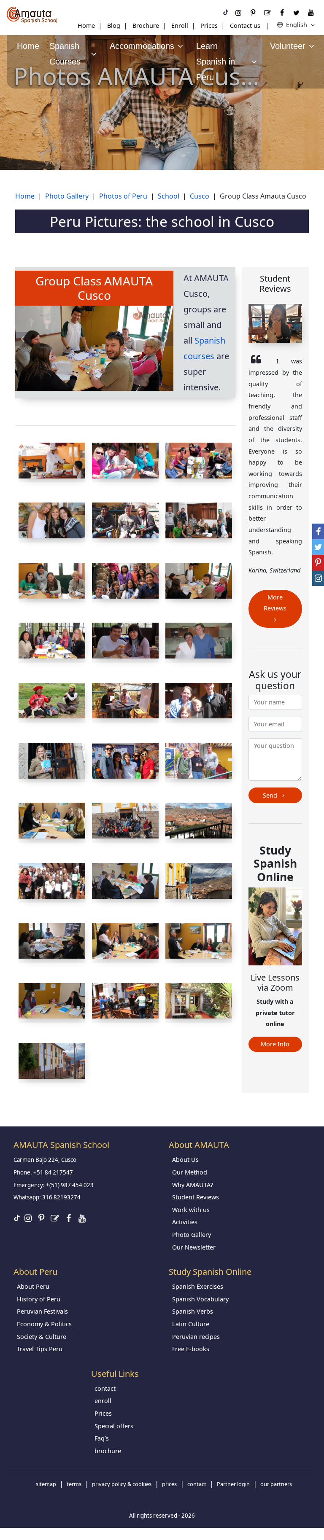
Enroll (179, 26)
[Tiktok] (225, 12)
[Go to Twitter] (296, 12)
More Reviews (275, 603)
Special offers (113, 1426)
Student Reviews (195, 1197)
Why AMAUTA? (192, 1185)
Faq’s (101, 1438)
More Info (275, 1044)
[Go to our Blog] (267, 12)
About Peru (33, 1286)
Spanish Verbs (192, 1311)
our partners (276, 1484)
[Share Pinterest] (318, 562)
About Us (185, 1160)
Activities (184, 1222)
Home (86, 26)
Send (271, 795)
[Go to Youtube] (311, 12)
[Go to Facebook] (281, 12)
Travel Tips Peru (39, 1349)
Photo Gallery (191, 1235)
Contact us (245, 26)
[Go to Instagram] (238, 12)
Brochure (145, 26)
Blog (113, 26)
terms (74, 1484)
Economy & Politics (44, 1324)
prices (169, 1484)
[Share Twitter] (318, 547)
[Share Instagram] (318, 578)
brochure (107, 1451)
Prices (209, 26)
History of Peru (38, 1299)
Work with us (191, 1210)
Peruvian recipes (196, 1337)
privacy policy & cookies (121, 1484)
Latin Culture (190, 1324)
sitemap (46, 1484)
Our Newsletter (194, 1247)
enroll (102, 1401)
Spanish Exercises (197, 1286)
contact (105, 1388)
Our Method (189, 1172)
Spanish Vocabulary (200, 1299)
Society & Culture (41, 1337)
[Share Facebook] (318, 531)
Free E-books (190, 1349)
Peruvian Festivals (42, 1311)
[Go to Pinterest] (252, 12)
